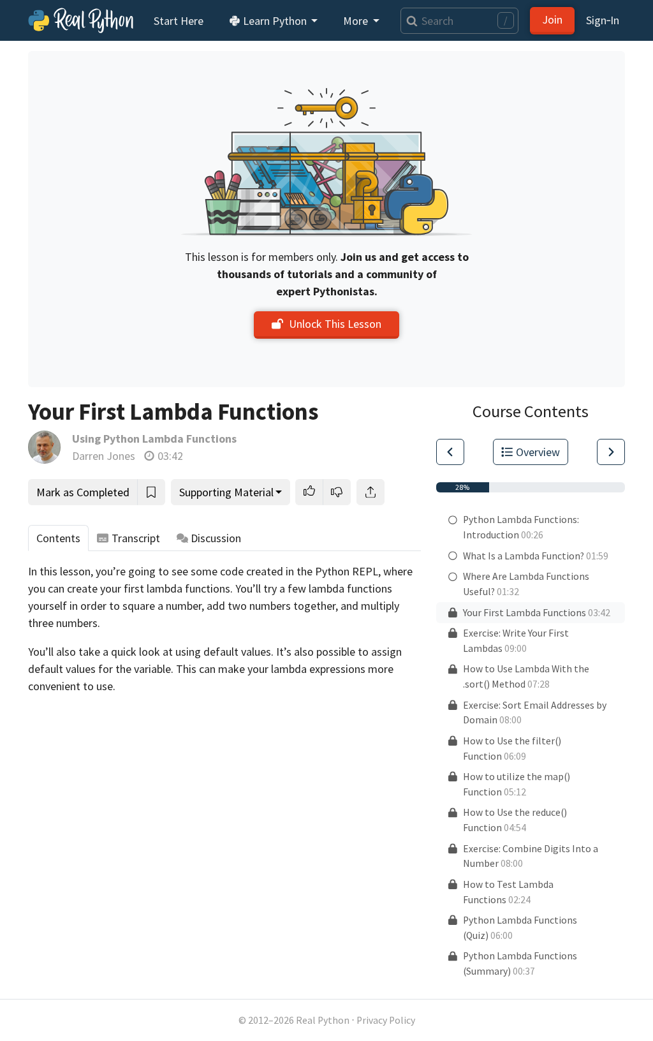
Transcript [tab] (136, 538)
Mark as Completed (82, 492)
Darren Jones (103, 455)
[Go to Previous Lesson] (450, 452)
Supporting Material (226, 492)
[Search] (409, 20)
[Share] (370, 492)
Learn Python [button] (274, 20)
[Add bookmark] (151, 492)
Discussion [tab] (216, 538)
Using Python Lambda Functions (154, 438)
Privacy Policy (385, 1020)
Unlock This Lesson (335, 323)
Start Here (178, 20)
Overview (538, 452)
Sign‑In (602, 20)
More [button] (357, 20)
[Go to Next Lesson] (611, 452)
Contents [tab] (58, 538)
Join (552, 19)
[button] (309, 492)
